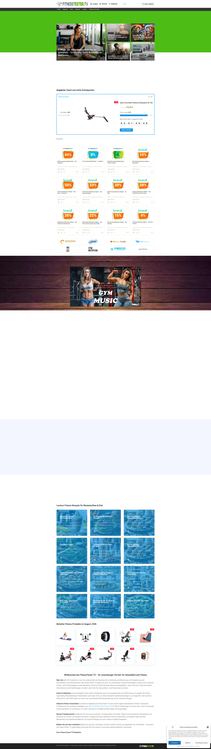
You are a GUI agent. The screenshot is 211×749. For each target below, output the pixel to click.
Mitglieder (114, 4)
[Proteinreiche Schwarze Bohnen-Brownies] (105, 606)
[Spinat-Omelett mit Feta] (139, 606)
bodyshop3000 (61, 169)
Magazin (65, 9)
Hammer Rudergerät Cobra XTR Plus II (119, 103)
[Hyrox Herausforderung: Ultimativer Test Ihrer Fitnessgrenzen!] (139, 404)
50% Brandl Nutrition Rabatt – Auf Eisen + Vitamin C (67, 192)
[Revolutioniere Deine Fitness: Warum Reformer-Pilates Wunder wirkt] (105, 404)
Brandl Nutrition (136, 169)
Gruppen (95, 4)
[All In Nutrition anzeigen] (93, 241)
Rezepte (77, 9)
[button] (208, 727)
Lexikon (84, 9)
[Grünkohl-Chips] (72, 551)
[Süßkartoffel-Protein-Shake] (105, 551)
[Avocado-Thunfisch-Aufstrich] (72, 606)
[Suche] (138, 4)
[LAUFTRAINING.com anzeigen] (142, 241)
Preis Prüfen (113, 130)
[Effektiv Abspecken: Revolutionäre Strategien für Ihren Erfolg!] (105, 343)
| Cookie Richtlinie (97, 745)
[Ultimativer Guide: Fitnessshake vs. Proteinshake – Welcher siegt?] (139, 343)
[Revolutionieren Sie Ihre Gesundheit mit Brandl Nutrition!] (105, 374)
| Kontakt (103, 745)
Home (59, 9)
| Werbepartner (109, 745)
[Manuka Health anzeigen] (117, 241)
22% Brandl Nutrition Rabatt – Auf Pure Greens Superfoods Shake (92, 222)
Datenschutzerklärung (189, 746)
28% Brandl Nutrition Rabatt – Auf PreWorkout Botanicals (67, 222)
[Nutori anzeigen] (67, 249)
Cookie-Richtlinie (180, 746)
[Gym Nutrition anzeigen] (93, 249)
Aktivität (104, 4)
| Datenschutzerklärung (88, 745)
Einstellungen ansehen (202, 742)
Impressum (197, 746)
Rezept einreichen (94, 9)
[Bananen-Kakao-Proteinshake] (72, 523)
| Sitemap (114, 745)
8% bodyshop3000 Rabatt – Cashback (93, 161)
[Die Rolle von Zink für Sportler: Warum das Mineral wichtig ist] (72, 374)
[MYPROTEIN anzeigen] (142, 249)
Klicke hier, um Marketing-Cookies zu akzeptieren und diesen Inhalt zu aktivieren (105, 286)
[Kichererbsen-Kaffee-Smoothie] (139, 579)
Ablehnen (187, 742)
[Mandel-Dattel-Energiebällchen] (139, 523)
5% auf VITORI (109, 706)
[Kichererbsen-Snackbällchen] (139, 551)
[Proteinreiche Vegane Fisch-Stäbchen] (105, 579)
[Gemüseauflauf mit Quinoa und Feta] (72, 579)
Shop (71, 9)
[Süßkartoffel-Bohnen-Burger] (105, 523)
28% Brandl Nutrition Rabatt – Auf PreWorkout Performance (142, 192)
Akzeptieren (174, 742)
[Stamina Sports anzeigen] (67, 241)
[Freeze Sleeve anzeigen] (117, 249)
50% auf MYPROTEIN (96, 706)
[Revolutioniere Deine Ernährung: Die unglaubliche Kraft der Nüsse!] (72, 404)
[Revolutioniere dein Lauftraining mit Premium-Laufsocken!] (139, 374)
